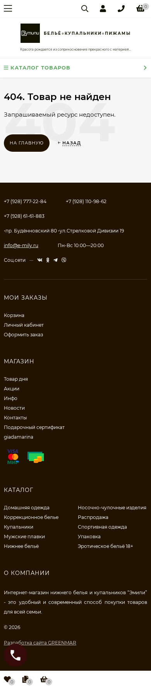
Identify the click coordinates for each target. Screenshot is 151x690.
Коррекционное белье (31, 517)
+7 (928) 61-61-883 (24, 216)
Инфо (10, 398)
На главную (27, 143)
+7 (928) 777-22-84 (25, 201)
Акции (11, 389)
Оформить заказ (23, 334)
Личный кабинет (24, 325)
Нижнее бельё (21, 546)
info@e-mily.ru (21, 245)
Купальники (18, 527)
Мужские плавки (24, 536)
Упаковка (89, 536)
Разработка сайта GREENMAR (40, 643)
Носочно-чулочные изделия (112, 507)
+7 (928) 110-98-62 (86, 201)
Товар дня (16, 379)
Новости (14, 408)
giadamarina (18, 437)
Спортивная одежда (102, 527)
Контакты (15, 417)
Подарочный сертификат (34, 427)
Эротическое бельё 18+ (105, 546)
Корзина (14, 315)
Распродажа (93, 517)
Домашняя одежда (27, 507)
